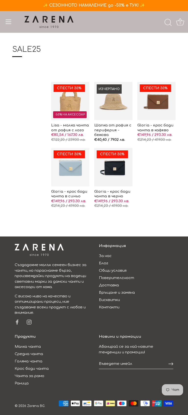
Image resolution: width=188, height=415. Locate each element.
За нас (105, 256)
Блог (103, 263)
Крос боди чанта (32, 369)
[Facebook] (17, 322)
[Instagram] (29, 322)
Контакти (109, 307)
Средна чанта (29, 354)
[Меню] (8, 21)
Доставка (109, 285)
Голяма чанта (28, 361)
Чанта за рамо (29, 376)
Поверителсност (116, 278)
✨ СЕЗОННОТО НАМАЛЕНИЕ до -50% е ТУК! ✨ (94, 5)
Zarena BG (36, 406)
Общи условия (113, 271)
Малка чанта (28, 347)
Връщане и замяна (117, 293)
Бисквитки (109, 300)
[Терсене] (168, 22)
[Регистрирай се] (170, 363)
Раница (22, 383)
